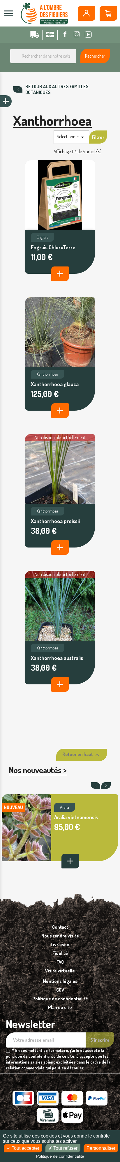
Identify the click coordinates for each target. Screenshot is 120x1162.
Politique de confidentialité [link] (60, 1156)
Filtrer (98, 137)
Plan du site (60, 1007)
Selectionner (71, 137)
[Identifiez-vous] (86, 13)
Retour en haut (81, 754)
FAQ (60, 962)
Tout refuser (64, 1148)
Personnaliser (101, 1148)
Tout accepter (24, 1148)
